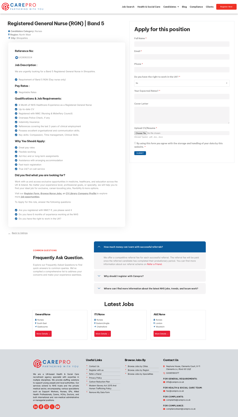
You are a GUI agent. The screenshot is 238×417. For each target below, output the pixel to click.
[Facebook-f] (41, 406)
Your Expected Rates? (147, 90)
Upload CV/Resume (145, 128)
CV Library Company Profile (81, 193)
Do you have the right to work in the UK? (157, 76)
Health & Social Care (148, 6)
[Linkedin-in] (35, 406)
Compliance (196, 6)
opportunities (30, 196)
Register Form (31, 193)
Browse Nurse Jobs (51, 193)
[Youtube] (57, 406)
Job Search (128, 6)
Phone (138, 64)
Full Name (140, 38)
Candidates (169, 6)
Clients (209, 6)
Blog (184, 6)
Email (138, 51)
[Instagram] (46, 406)
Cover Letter (141, 103)
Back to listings (20, 233)
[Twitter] (52, 406)
